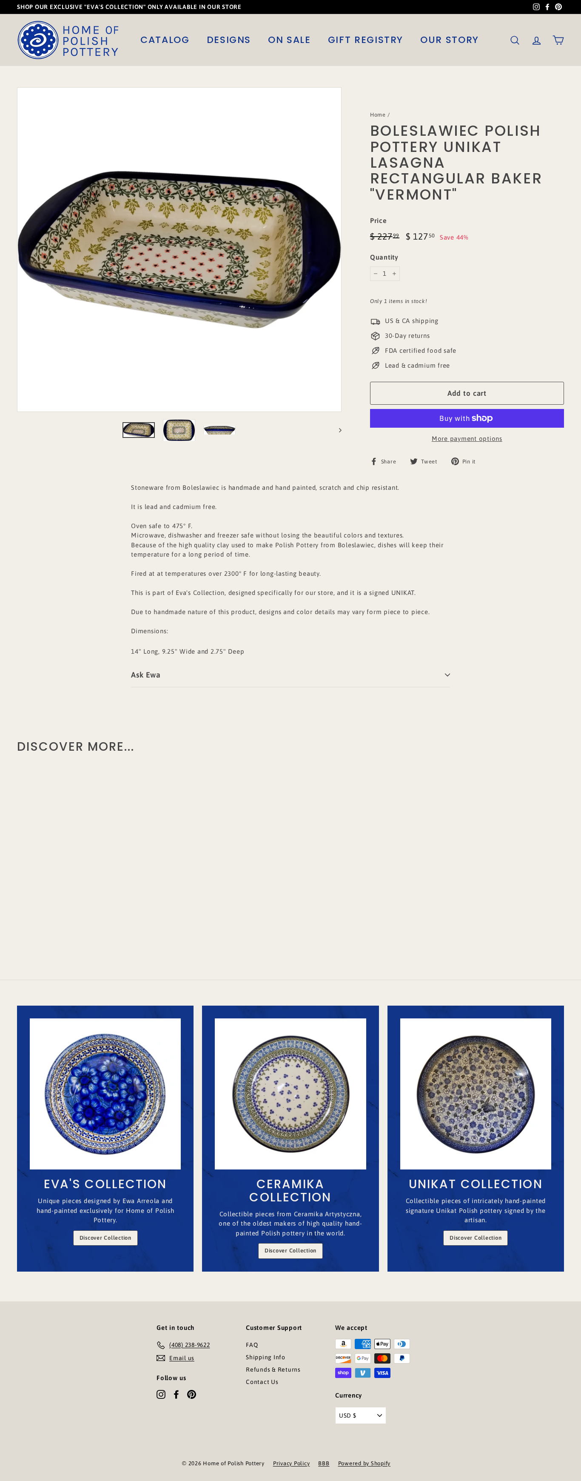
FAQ (252, 1344)
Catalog (165, 39)
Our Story (449, 39)
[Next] (336, 430)
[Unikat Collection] (475, 1093)
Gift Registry (365, 39)
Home (378, 115)
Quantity (384, 257)
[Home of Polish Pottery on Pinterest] (191, 1394)
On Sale (289, 39)
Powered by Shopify (364, 1463)
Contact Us (262, 1381)
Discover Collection (105, 1238)
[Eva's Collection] (105, 1093)
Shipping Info (265, 1357)
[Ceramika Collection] (290, 1093)
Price (378, 220)
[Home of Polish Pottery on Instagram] (161, 1394)
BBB (323, 1463)
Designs (229, 39)
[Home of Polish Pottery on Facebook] (176, 1394)
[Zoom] (179, 250)
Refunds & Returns (273, 1369)
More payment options (467, 438)
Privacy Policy (291, 1463)
